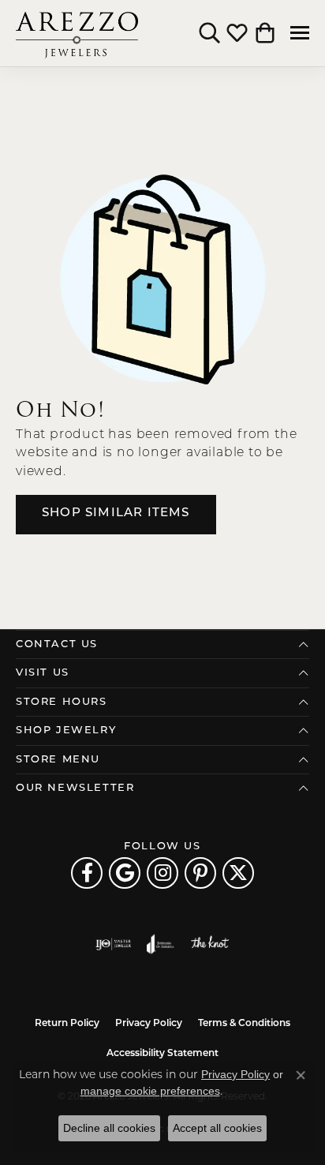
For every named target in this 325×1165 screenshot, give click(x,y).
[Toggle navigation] (299, 32)
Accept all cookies (217, 1128)
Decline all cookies (109, 1128)
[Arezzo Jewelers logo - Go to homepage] (77, 33)
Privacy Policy (148, 1023)
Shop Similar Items (116, 513)
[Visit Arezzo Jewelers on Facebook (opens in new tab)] (87, 873)
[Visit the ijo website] (113, 944)
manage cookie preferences (150, 1090)
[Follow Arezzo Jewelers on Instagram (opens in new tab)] (162, 873)
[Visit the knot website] (209, 944)
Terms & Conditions (244, 1023)
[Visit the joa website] (160, 944)
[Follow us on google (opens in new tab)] (124, 873)
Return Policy (67, 1023)
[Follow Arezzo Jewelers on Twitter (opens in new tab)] (238, 873)
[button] (209, 33)
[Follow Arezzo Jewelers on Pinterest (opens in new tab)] (200, 873)
